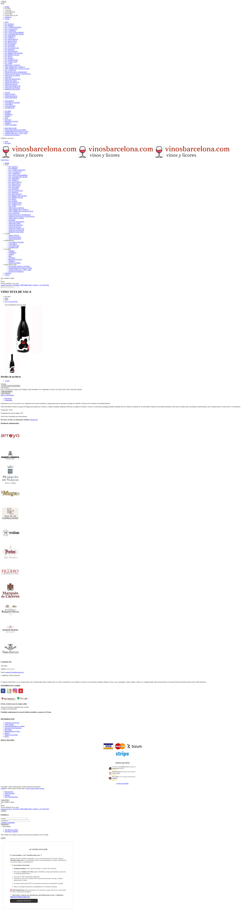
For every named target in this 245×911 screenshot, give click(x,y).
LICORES (8, 111)
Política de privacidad (11, 735)
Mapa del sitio (9, 792)
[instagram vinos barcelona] (15, 692)
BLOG (7, 736)
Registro (7, 733)
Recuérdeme (7, 826)
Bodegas (7, 795)
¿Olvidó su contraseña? (8, 822)
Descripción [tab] (8, 398)
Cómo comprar (9, 724)
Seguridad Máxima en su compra (14, 726)
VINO (7, 22)
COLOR (7, 92)
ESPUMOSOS (9, 101)
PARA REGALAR (10, 128)
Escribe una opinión (122, 783)
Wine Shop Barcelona (11, 797)
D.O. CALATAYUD (11, 301)
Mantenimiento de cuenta (12, 731)
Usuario (3, 818)
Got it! (3, 838)
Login (6, 141)
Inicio (6, 298)
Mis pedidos (8, 729)
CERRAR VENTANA (24, 901)
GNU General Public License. (35, 788)
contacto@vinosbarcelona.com (14, 672)
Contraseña (4, 820)
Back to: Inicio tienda (7, 395)
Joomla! (3, 788)
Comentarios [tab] (8, 400)
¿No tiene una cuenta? (11, 830)
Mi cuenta (8, 143)
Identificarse (34, 419)
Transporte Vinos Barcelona (13, 728)
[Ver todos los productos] (10, 445)
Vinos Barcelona (10, 793)
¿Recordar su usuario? (11, 831)
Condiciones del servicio (12, 723)
